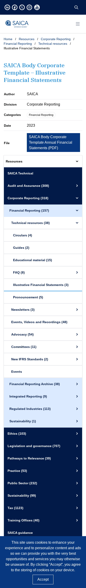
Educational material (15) (32, 260)
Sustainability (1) (22, 421)
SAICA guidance (20, 533)
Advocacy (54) (22, 334)
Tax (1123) (15, 508)
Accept (43, 579)
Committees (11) (23, 347)
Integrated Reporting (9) (28, 396)
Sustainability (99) (22, 495)
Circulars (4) (22, 235)
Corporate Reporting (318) (28, 198)
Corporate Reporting (56, 39)
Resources (26, 39)
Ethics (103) (17, 433)
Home (8, 39)
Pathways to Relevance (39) (29, 458)
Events (16, 371)
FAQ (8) (19, 272)
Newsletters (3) (23, 309)
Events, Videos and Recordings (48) (39, 322)
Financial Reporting (18, 43)
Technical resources (52, 43)
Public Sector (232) (22, 483)
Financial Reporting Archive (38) (34, 384)
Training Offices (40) (23, 520)
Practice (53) (17, 471)
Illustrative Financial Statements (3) (41, 285)
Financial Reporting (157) (29, 210)
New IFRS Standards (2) (29, 359)
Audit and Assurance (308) (28, 186)
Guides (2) (21, 247)
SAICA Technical (20, 173)
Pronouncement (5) (28, 297)
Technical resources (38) (30, 223)
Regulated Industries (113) (30, 409)
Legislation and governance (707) (34, 446)
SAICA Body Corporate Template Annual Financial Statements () (50, 142)
